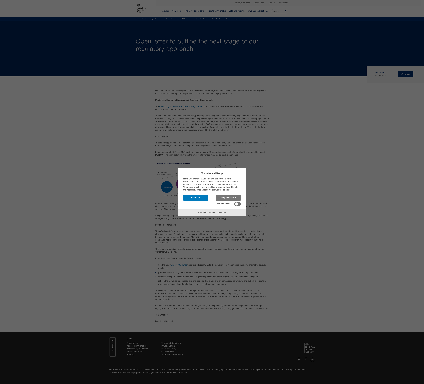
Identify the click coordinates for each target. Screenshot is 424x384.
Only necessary (228, 197)
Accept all (195, 197)
